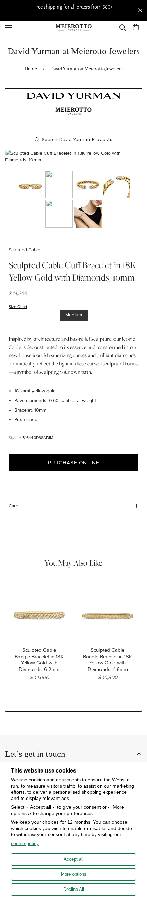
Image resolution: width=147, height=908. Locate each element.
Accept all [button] (73, 859)
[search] (73, 139)
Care (13, 506)
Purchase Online (73, 462)
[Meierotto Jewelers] (73, 28)
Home (31, 69)
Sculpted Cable (24, 250)
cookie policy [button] (25, 843)
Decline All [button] (73, 889)
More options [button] (73, 874)
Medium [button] (73, 315)
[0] (136, 28)
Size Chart (18, 306)
